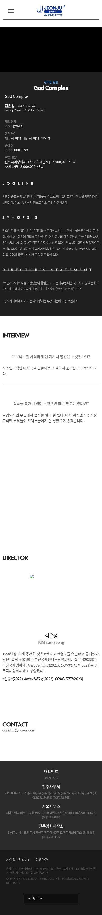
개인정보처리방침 (18, 859)
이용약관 (42, 859)
